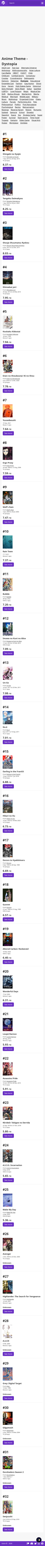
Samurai (13, 112)
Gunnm (6, 904)
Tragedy (5, 120)
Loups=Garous (10, 1034)
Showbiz (30, 112)
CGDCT (23, 73)
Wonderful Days (10, 991)
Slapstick (5, 115)
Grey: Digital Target (12, 1383)
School (22, 112)
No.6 (5, 727)
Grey (8, 1386)
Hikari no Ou (9, 815)
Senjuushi (7, 1516)
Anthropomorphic (19, 70)
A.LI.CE (6, 1341)
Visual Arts (36, 120)
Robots (28, 110)
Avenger (7, 1254)
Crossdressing (16, 78)
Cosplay (5, 78)
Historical (37, 86)
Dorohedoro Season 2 (13, 1472)
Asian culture (34, 70)
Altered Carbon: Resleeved (16, 949)
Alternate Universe (29, 68)
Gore (4, 86)
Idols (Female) (7, 89)
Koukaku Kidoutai (11, 331)
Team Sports (23, 117)
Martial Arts (26, 94)
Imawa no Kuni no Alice (14, 638)
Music (4, 99)
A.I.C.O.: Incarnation (12, 1165)
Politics (18, 104)
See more (8, 169)
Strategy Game (29, 115)
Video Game (24, 120)
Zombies (23, 123)
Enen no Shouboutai (13, 379)
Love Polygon (15, 91)
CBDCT (15, 73)
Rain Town (8, 551)
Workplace (13, 123)
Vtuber (4, 123)
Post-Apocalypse (29, 104)
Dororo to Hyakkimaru (14, 860)
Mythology (13, 99)
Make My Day (9, 1209)
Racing (18, 107)
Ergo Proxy (8, 462)
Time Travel (34, 117)
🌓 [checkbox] (39, 1540)
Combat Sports (17, 75)
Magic (26, 91)
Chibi (30, 73)
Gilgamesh (8, 1427)
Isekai (29, 89)
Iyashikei (37, 89)
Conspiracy (30, 75)
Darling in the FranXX (13, 771)
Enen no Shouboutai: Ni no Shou (18, 375)
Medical (5, 96)
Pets (35, 102)
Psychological (7, 107)
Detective (14, 81)
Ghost (38, 83)
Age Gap (15, 68)
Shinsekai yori (9, 287)
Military (35, 96)
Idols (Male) (20, 89)
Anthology (6, 70)
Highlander (10, 1299)
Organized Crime (27, 99)
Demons (5, 81)
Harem (11, 86)
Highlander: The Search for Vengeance (21, 1296)
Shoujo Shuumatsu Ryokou (16, 242)
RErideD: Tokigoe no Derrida (16, 1122)
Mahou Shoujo (14, 94)
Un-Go (6, 682)
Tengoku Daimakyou (13, 198)
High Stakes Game (23, 86)
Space (13, 115)
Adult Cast (6, 68)
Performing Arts (24, 102)
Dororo (9, 863)
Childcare (5, 75)
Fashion (19, 83)
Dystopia (24, 81)
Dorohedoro (11, 1475)
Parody (13, 102)
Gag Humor (29, 83)
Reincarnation (28, 107)
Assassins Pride (10, 1078)
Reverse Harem (17, 110)
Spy (19, 115)
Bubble (6, 594)
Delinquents (29, 78)
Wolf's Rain (8, 507)
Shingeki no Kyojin (12, 154)
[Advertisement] (22, 30)
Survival (12, 117)
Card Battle (6, 73)
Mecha (36, 94)
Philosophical (7, 104)
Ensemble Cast (8, 83)
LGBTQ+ (5, 91)
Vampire (13, 120)
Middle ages (25, 96)
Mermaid (14, 96)
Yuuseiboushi (9, 420)
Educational (35, 81)
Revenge (5, 110)
